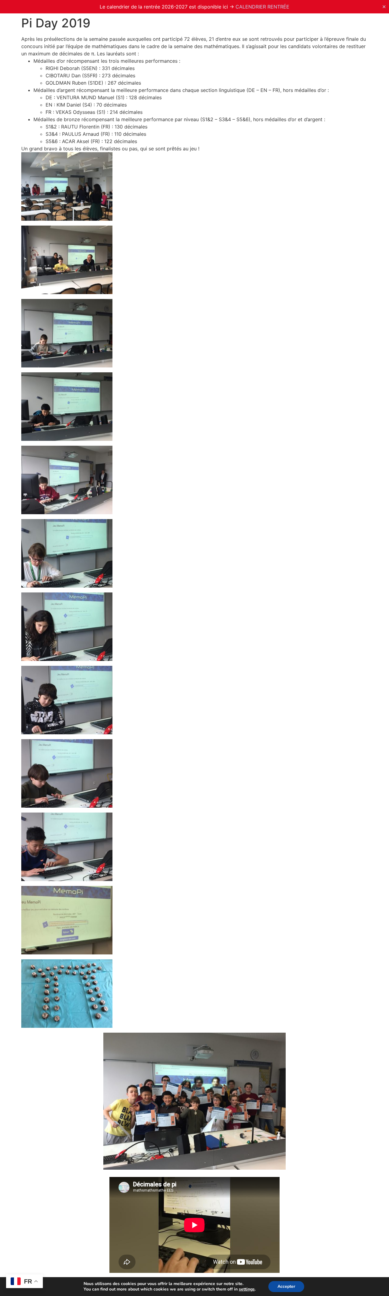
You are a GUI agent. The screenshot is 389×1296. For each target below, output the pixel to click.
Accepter (286, 1286)
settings (247, 1289)
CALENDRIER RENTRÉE (262, 7)
